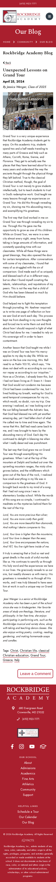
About (28, 763)
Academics (28, 773)
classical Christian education (26, 652)
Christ (14, 650)
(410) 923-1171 (28, 3)
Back (8, 63)
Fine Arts (28, 779)
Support (28, 795)
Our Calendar (28, 817)
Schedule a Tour (28, 811)
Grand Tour (37, 655)
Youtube (32, 746)
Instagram (21, 746)
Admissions (28, 768)
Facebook (12, 746)
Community (27, 789)
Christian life (28, 650)
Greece (8, 660)
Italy (17, 660)
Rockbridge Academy (21, 16)
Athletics (28, 784)
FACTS (43, 746)
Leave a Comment (35, 674)
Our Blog (28, 822)
